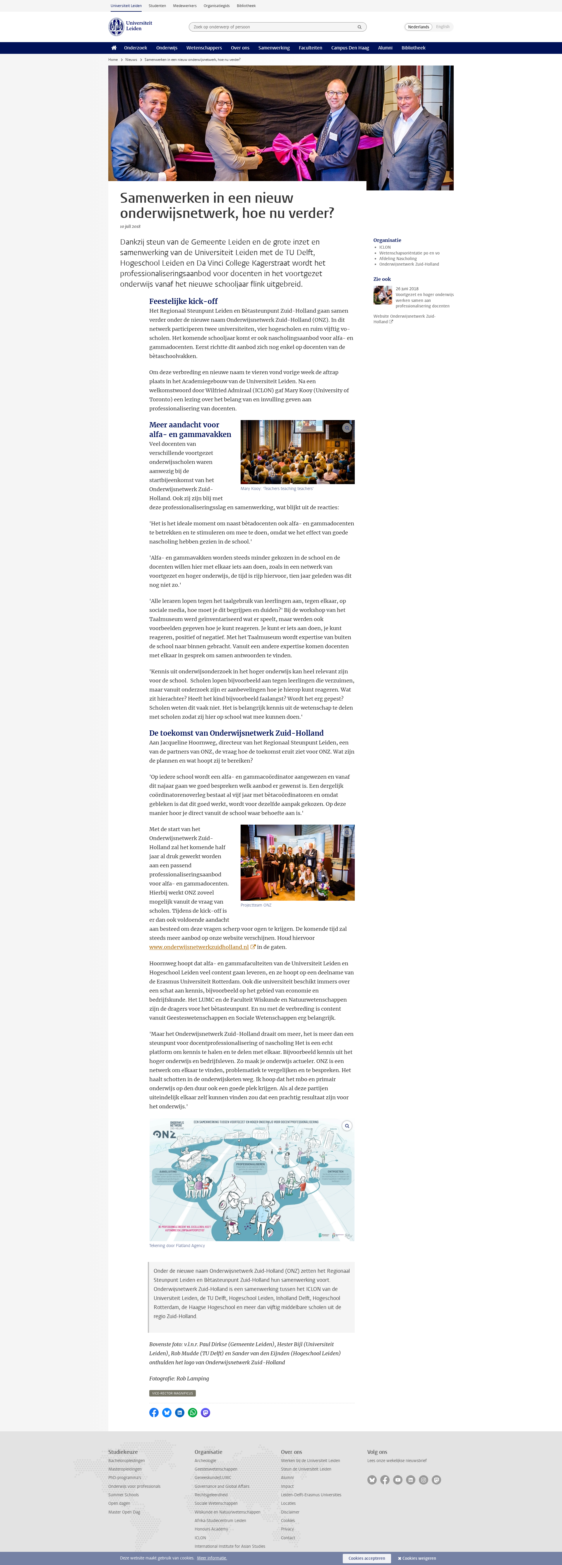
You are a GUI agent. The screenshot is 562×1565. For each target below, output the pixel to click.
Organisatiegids (217, 5)
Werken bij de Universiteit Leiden (310, 1460)
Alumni (385, 48)
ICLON (385, 247)
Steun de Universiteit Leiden (306, 1469)
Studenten (157, 5)
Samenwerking (274, 48)
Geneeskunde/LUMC (213, 1477)
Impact (287, 1486)
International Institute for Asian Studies (230, 1546)
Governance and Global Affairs (222, 1486)
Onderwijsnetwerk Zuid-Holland (409, 264)
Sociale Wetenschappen (216, 1503)
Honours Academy (211, 1529)
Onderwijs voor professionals (134, 1486)
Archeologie (205, 1460)
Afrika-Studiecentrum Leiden (220, 1520)
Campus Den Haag (350, 48)
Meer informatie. (212, 1558)
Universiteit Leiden (126, 5)
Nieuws (131, 59)
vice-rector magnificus (172, 1393)
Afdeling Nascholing (398, 259)
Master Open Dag (124, 1512)
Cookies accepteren (367, 1558)
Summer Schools (123, 1495)
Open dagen (119, 1503)
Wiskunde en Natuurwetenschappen (228, 1512)
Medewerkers (185, 5)
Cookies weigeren (419, 1558)
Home (113, 59)
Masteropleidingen (125, 1469)
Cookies (288, 1520)
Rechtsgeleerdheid (211, 1495)
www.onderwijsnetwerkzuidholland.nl (199, 947)
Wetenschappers (204, 48)
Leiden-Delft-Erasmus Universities (311, 1495)
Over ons (240, 48)
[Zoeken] (360, 27)
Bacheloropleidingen (126, 1460)
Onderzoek (135, 48)
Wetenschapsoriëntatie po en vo (409, 253)
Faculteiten (310, 48)
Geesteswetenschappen (216, 1469)
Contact (288, 1538)
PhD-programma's (124, 1477)
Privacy (287, 1529)
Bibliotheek (246, 5)
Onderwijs (166, 48)
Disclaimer (290, 1512)
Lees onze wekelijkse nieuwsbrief (397, 1460)
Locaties (288, 1503)
